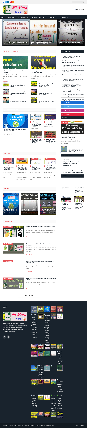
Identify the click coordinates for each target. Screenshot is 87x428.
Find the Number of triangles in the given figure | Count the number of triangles (48, 209)
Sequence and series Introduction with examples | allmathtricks (38, 244)
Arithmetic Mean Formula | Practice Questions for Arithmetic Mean (40, 227)
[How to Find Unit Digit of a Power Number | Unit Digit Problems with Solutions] (79, 199)
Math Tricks (11, 17)
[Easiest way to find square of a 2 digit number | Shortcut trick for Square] (6, 84)
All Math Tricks (12, 425)
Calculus (52, 17)
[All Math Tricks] (15, 9)
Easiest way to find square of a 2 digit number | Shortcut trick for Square (18, 85)
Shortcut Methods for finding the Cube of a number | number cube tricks (18, 93)
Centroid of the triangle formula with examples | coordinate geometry (51, 167)
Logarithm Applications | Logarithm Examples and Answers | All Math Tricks (66, 206)
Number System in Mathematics (66, 188)
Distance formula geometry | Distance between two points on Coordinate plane (22, 167)
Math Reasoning (63, 17)
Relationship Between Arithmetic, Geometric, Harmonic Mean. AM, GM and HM (51, 142)
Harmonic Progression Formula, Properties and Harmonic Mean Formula (41, 279)
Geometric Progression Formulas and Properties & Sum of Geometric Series (40, 262)
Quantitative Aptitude (38, 17)
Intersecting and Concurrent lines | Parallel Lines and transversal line (70, 43)
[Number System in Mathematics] (66, 183)
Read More (29, 237)
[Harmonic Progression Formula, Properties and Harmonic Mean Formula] (13, 283)
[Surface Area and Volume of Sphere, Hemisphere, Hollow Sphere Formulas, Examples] (36, 117)
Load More (28, 295)
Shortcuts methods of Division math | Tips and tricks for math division (18, 100)
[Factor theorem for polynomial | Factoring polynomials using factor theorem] (64, 149)
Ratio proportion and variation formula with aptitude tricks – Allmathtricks (37, 141)
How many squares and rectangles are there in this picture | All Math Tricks (28, 209)
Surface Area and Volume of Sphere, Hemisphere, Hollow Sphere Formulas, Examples (36, 124)
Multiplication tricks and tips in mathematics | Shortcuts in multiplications (46, 93)
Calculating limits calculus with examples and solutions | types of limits (73, 66)
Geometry (7, 158)
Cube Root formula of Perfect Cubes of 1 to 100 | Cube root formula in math (47, 101)
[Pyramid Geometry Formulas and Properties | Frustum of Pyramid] (36, 161)
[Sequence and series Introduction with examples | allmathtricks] (13, 248)
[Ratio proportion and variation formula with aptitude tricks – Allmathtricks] (36, 134)
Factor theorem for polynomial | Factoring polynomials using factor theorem (75, 150)
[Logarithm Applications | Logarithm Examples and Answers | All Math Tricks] (66, 199)
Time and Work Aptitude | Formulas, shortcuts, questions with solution (15, 130)
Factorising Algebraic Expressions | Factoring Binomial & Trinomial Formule (72, 136)
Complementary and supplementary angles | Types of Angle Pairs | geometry (15, 43)
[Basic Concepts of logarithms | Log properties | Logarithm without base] (79, 183)
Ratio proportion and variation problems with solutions (50, 123)
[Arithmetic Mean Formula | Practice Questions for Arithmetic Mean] (13, 231)
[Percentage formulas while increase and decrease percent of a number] (43, 62)
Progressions (8, 226)
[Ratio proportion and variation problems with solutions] (50, 117)
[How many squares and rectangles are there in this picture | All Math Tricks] (29, 204)
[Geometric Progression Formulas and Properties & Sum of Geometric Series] (13, 266)
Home (2, 17)
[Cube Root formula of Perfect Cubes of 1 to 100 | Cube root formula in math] (34, 100)
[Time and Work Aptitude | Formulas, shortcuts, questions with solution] (15, 121)
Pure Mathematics (23, 17)
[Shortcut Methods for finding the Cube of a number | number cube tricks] (6, 92)
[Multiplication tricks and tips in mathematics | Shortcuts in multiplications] (34, 92)
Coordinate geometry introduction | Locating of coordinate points (73, 100)
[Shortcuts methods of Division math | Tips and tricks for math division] (6, 100)
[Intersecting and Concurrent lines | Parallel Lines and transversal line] (71, 32)
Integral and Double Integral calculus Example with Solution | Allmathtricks (41, 43)
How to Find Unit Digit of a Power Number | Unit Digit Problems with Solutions (79, 206)
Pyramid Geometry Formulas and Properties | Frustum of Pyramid (36, 167)
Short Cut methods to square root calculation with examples (15, 71)
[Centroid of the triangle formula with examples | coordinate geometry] (50, 161)
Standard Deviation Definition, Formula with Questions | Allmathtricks (72, 57)
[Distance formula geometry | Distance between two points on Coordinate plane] (22, 161)
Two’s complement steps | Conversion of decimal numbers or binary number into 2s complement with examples (72, 85)
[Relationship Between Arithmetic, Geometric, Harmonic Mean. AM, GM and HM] (50, 134)
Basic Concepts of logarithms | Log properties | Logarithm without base (79, 190)
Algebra (64, 122)
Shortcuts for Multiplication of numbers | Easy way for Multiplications (46, 85)
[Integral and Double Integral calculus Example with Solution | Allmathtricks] (43, 32)
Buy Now (82, 425)
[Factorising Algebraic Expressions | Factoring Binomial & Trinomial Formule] (72, 127)
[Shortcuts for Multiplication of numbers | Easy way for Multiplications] (34, 84)
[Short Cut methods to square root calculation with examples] (15, 62)
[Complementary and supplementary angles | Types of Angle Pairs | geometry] (16, 32)
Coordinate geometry (52, 158)
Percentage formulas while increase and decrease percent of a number (44, 71)
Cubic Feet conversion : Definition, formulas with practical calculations (9, 167)
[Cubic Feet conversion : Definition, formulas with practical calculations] (8, 161)
